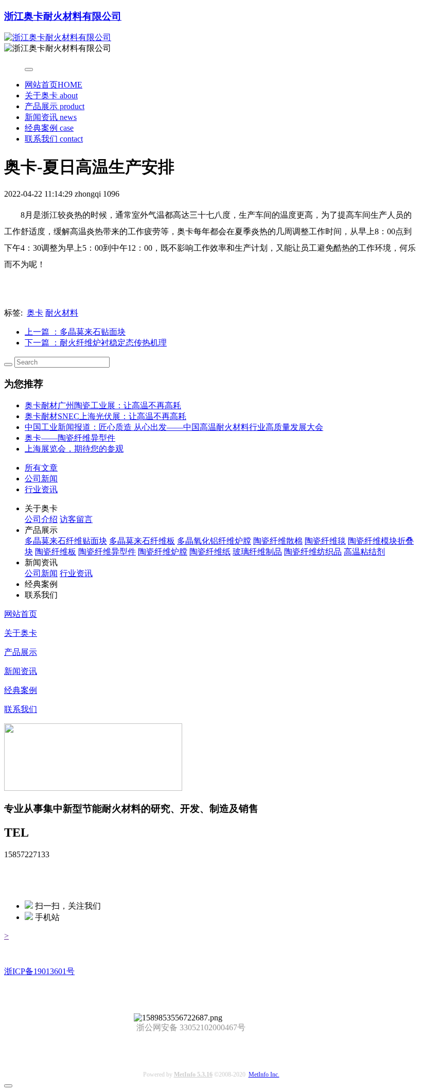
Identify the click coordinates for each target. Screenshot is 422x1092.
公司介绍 (41, 519)
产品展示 (54, 106)
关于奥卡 (51, 95)
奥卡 (35, 312)
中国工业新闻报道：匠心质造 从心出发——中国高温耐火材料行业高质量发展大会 (174, 427)
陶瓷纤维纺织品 (313, 551)
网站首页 (53, 84)
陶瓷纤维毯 (325, 540)
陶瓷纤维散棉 (278, 540)
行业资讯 (41, 489)
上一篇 (75, 331)
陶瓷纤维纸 (210, 551)
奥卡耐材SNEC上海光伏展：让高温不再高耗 (105, 416)
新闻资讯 (51, 117)
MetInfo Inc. (264, 1074)
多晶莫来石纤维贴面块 (66, 540)
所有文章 (41, 467)
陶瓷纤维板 (55, 551)
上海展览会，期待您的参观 (74, 448)
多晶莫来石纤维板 (142, 540)
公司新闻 (41, 478)
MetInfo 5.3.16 (193, 1074)
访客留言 (76, 519)
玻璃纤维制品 (257, 551)
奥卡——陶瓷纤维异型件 (70, 438)
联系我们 (54, 138)
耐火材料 (61, 312)
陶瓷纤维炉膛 (162, 551)
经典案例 (49, 128)
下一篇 (96, 342)
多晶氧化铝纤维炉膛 (214, 540)
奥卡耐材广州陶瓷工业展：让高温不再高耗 (103, 405)
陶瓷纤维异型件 (107, 551)
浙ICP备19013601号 (39, 971)
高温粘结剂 (364, 551)
